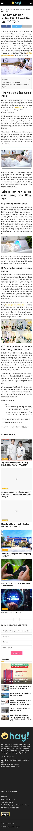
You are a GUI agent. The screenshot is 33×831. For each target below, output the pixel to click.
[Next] (18, 619)
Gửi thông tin (16, 653)
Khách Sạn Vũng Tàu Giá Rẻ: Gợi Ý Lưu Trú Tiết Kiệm (20, 694)
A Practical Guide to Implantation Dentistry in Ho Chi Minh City (20, 687)
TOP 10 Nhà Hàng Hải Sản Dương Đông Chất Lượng (16, 554)
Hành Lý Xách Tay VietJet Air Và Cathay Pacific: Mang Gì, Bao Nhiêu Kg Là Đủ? (15, 680)
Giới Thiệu (4, 796)
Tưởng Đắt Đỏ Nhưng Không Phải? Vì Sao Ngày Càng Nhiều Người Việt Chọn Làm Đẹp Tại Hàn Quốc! (20, 718)
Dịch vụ (7, 9)
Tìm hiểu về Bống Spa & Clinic (11, 82)
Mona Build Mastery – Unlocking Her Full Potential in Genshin (15, 525)
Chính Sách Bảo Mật (7, 802)
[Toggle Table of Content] (28, 79)
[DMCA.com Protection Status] (5, 814)
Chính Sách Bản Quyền (8, 799)
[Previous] (14, 619)
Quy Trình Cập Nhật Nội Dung (10, 807)
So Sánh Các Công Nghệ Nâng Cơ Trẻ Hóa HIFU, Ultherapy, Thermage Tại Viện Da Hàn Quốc (20, 702)
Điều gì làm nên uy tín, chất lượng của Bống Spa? (15, 85)
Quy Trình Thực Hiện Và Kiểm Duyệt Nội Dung (14, 805)
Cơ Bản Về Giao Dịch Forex (11, 613)
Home (2, 9)
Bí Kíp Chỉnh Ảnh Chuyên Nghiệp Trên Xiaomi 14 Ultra (15, 584)
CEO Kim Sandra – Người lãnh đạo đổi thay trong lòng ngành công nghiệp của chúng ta (16, 494)
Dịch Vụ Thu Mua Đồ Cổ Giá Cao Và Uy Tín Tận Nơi (20, 709)
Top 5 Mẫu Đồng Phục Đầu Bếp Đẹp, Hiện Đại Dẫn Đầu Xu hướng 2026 (15, 463)
